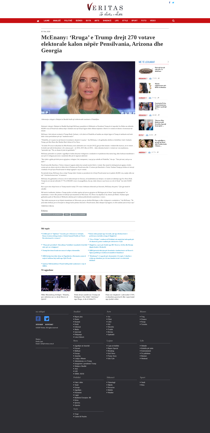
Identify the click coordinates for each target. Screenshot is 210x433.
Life (117, 21)
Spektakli (111, 334)
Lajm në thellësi (113, 346)
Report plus (79, 317)
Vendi (77, 385)
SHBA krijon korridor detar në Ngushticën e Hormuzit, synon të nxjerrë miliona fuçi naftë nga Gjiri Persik (64, 257)
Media (77, 329)
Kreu (38, 21)
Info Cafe (111, 358)
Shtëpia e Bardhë (80, 366)
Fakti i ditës (79, 382)
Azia (76, 369)
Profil (77, 324)
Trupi (77, 414)
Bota (88, 21)
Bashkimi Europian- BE (83, 398)
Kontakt (49, 324)
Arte (97, 21)
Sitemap (39, 324)
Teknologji (111, 382)
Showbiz (111, 327)
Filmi (110, 319)
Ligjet (77, 395)
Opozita (77, 405)
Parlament (78, 392)
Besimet (144, 356)
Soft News (111, 353)
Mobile (110, 390)
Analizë (57, 21)
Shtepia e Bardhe (78, 214)
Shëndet (142, 98)
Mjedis (110, 385)
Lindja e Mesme (80, 358)
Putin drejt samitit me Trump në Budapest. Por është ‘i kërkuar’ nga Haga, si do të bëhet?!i (87, 297)
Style (125, 21)
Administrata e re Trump (83, 361)
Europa (77, 353)
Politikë (68, 21)
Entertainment (146, 351)
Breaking (142, 78)
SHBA (67, 214)
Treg (142, 317)
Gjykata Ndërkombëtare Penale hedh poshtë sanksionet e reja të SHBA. (64, 265)
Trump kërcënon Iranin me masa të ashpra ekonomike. (61, 250)
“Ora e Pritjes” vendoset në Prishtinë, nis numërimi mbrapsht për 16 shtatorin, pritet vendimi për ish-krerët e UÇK (111, 240)
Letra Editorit (79, 337)
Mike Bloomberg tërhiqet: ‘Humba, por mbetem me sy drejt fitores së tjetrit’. (55, 297)
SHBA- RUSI (79, 374)
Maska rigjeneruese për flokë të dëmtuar (160, 85)
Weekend (144, 358)
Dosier (77, 319)
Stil (109, 324)
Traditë (110, 329)
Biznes (79, 21)
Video (153, 21)
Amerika (142, 152)
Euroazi (77, 348)
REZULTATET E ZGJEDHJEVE (52, 214)
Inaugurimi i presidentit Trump (85, 364)
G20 (76, 371)
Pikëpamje (78, 334)
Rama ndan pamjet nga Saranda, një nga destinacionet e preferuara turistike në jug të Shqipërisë (108, 235)
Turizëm (144, 324)
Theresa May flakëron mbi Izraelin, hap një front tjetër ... (160, 123)
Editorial (78, 327)
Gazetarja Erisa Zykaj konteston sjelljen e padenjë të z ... (161, 106)
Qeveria (77, 403)
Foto (143, 21)
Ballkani (77, 351)
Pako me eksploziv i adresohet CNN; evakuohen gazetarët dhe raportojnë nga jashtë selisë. (120, 297)
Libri (109, 322)
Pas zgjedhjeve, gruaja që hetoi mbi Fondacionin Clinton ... (161, 143)
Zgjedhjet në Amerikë (82, 346)
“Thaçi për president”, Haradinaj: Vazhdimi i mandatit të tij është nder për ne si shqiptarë (64, 246)
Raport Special (113, 348)
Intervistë (78, 332)
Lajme (46, 21)
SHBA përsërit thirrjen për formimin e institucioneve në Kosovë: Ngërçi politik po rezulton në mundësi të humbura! (111, 252)
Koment (77, 322)
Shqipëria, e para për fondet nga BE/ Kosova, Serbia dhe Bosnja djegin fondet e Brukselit (111, 246)
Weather (111, 392)
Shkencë (107, 21)
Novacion (111, 387)
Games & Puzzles (81, 416)
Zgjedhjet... (79, 390)
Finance (144, 319)
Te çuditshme (145, 353)
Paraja (143, 322)
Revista (110, 332)
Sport (134, 21)
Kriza (76, 400)
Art (109, 317)
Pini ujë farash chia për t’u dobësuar (160, 69)
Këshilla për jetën (147, 348)
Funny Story (112, 356)
